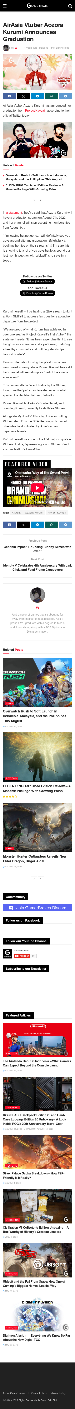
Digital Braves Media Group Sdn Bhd (37, 1400)
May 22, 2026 (11, 1291)
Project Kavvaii (57, 512)
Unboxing (12, 1107)
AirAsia (16, 512)
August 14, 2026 (13, 1070)
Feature (11, 1053)
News (9, 703)
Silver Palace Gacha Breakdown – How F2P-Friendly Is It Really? (33, 1175)
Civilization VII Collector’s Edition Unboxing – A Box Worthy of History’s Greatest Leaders (36, 1229)
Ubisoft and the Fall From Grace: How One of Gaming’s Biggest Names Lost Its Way (34, 1283)
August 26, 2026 (13, 726)
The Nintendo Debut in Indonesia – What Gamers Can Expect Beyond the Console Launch (37, 1063)
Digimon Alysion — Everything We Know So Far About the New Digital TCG (36, 1337)
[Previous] (34, 199)
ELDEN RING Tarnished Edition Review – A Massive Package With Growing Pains (35, 187)
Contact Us (37, 1393)
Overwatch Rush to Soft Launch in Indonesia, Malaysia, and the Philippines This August (36, 177)
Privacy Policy (58, 1393)
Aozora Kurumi (34, 512)
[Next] (41, 199)
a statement (13, 212)
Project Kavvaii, (35, 110)
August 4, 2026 (13, 1183)
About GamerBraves (14, 1393)
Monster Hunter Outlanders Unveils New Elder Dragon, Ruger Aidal (35, 859)
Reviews (11, 778)
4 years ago (30, 47)
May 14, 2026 (11, 1345)
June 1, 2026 (11, 1237)
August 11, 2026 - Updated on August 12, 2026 (29, 1129)
